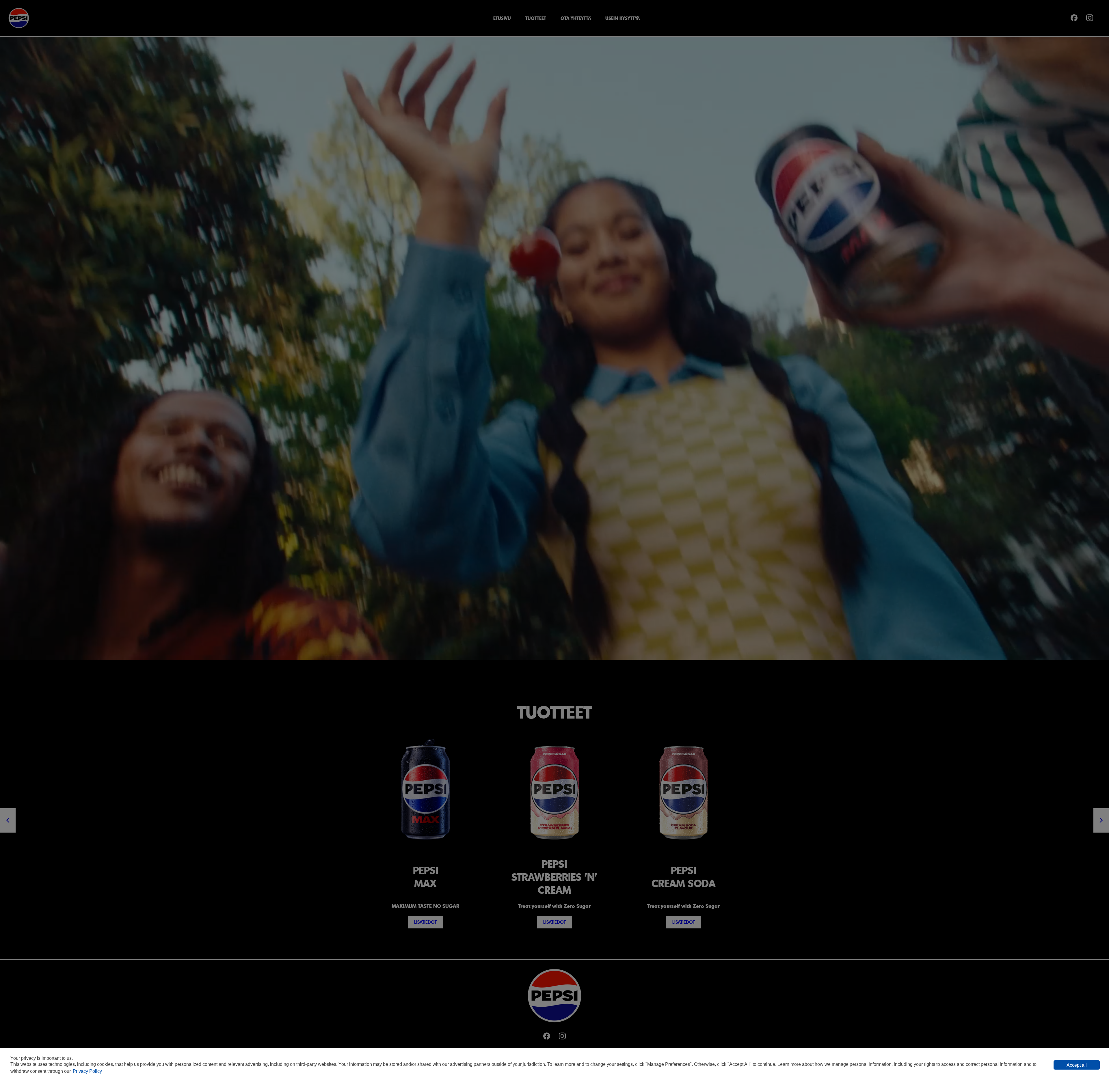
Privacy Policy (87, 1071)
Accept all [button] (1077, 1065)
